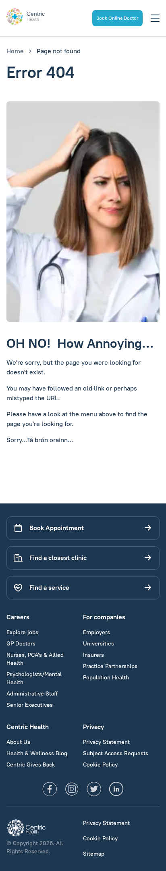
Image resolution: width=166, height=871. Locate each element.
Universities (98, 643)
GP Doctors (20, 643)
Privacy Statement (106, 742)
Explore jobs (22, 632)
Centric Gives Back (30, 764)
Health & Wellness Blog (36, 753)
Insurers (93, 655)
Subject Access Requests (115, 753)
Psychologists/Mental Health (34, 678)
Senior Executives (29, 705)
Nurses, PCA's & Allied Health (35, 659)
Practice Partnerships (110, 666)
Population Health (106, 677)
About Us (18, 742)
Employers (96, 632)
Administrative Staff (32, 693)
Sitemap (93, 853)
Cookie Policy (100, 764)
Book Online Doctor (117, 18)
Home (15, 51)
